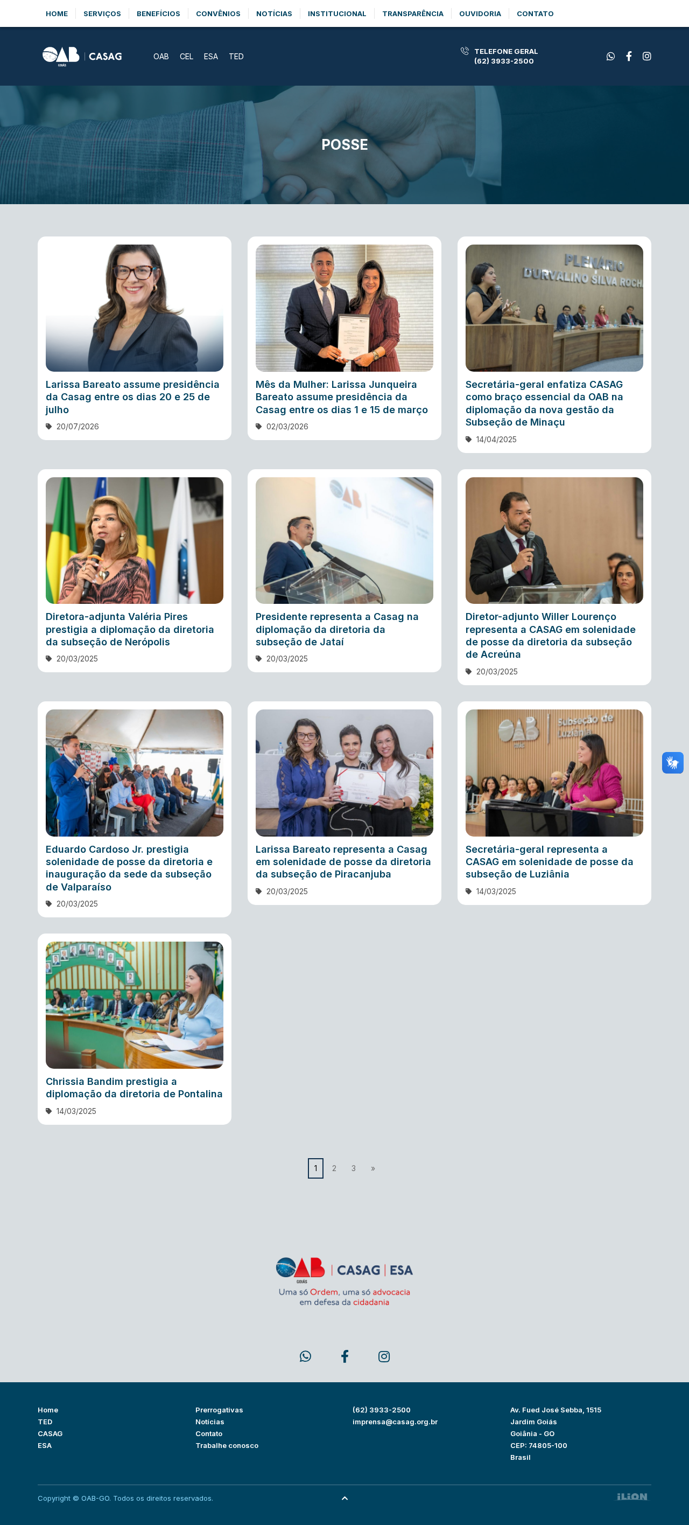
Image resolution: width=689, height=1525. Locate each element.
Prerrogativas (219, 1409)
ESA (211, 56)
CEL (186, 56)
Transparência (413, 13)
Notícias (274, 13)
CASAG (50, 1433)
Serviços (102, 13)
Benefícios (158, 13)
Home (57, 13)
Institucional (337, 13)
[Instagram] (647, 56)
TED (236, 56)
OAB (161, 56)
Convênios (218, 13)
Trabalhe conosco (226, 1445)
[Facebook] (611, 56)
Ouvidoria (480, 13)
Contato (535, 13)
